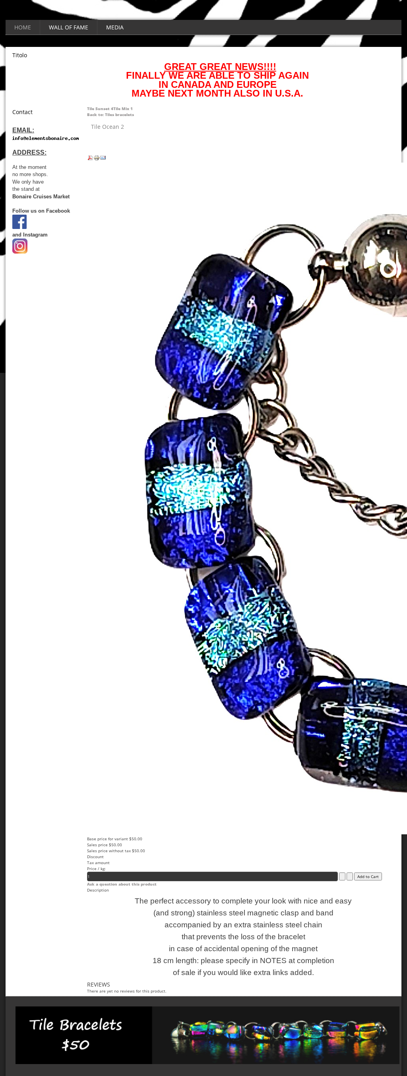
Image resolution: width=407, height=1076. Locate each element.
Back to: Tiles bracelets (110, 114)
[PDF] (90, 159)
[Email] (103, 159)
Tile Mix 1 (123, 108)
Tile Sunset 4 (100, 108)
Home (22, 27)
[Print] (96, 159)
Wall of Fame (68, 27)
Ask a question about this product (122, 884)
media (115, 27)
